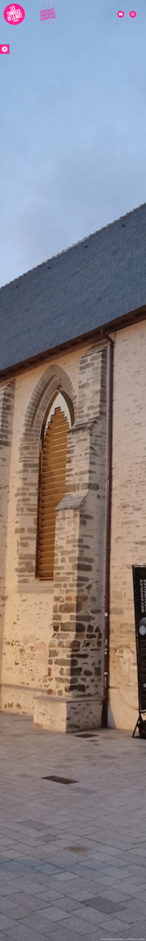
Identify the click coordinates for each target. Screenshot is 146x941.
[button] (4, 49)
